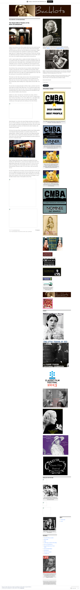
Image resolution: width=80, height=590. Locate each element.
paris (26, 231)
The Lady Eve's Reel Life (47, 551)
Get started (50, 1)
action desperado (15, 231)
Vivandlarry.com (46, 553)
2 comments (22, 26)
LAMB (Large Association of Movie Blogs (50, 542)
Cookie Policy (22, 587)
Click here (48, 48)
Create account (63, 519)
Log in (62, 521)
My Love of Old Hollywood (48, 544)
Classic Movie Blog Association (49, 537)
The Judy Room (46, 550)
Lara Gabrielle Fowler (16, 230)
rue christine (30, 231)
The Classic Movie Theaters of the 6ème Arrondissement (19, 23)
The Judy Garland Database (48, 548)
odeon (24, 231)
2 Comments (37, 230)
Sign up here (46, 85)
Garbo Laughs (46, 539)
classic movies (20, 231)
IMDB (45, 541)
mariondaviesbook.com (60, 48)
